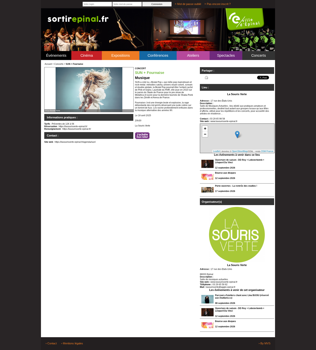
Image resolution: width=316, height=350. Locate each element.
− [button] (205, 134)
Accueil (48, 64)
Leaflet (216, 151)
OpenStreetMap (240, 151)
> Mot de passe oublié (188, 3)
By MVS (265, 343)
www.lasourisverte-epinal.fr (223, 121)
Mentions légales (73, 343)
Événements (56, 55)
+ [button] (205, 128)
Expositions (120, 55)
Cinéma (86, 55)
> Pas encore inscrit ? (217, 3)
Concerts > (59, 64)
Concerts (258, 55)
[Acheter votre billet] (142, 136)
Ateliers (193, 55)
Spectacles (226, 55)
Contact (52, 343)
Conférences (158, 55)
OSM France (267, 151)
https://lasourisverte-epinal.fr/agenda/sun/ (75, 142)
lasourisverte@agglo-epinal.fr (220, 287)
